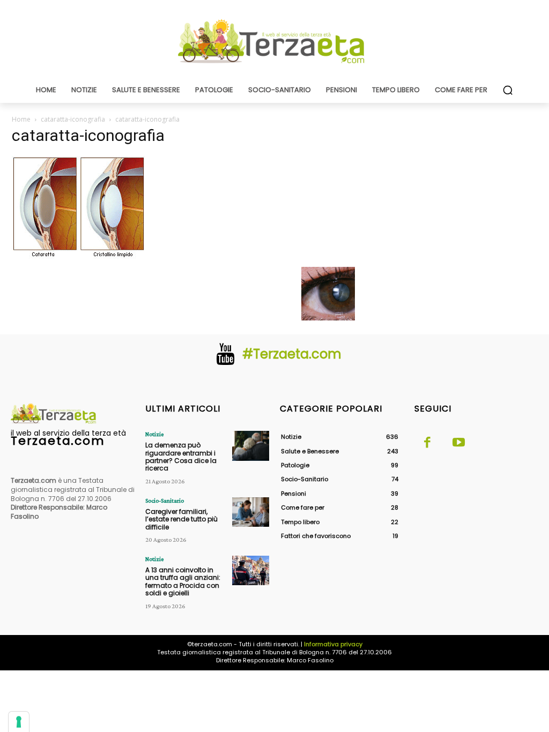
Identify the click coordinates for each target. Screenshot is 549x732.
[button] (508, 90)
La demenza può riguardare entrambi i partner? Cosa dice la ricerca (181, 456)
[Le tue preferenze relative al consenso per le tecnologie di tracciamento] (19, 722)
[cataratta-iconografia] (79, 255)
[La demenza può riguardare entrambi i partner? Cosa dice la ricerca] (250, 445)
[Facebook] (427, 443)
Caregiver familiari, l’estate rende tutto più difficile (181, 519)
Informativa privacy (333, 644)
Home (21, 119)
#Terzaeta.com (292, 354)
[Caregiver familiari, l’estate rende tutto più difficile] (250, 512)
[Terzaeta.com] (274, 41)
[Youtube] (458, 443)
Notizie (154, 434)
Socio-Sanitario (164, 500)
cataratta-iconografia (73, 119)
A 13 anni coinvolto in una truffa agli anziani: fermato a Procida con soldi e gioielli (182, 581)
